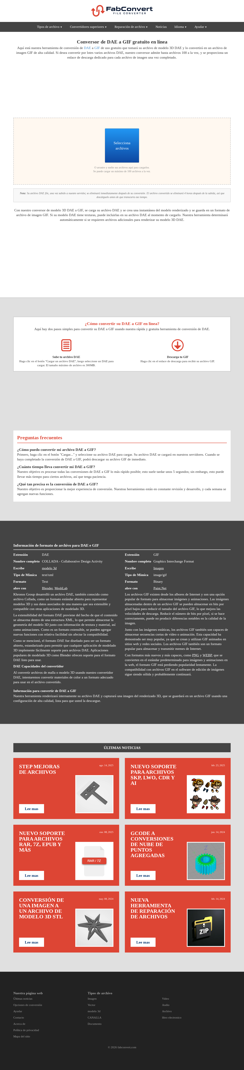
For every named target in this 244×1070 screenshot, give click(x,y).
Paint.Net (159, 588)
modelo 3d (49, 568)
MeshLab (61, 588)
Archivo (167, 1011)
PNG (195, 655)
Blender (47, 588)
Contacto (18, 1017)
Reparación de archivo (130, 27)
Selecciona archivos (122, 145)
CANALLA (94, 1017)
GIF (97, 48)
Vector (91, 1004)
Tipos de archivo (48, 27)
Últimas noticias (22, 998)
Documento (95, 1023)
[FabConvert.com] (122, 11)
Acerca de (19, 1023)
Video (165, 998)
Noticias (161, 27)
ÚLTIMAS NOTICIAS (122, 748)
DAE (87, 48)
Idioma (179, 27)
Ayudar (199, 27)
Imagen (158, 568)
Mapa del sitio (21, 1036)
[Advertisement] (66, 88)
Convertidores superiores (87, 27)
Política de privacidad (26, 1030)
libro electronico (171, 1017)
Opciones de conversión (27, 1004)
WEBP (207, 655)
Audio (165, 1004)
